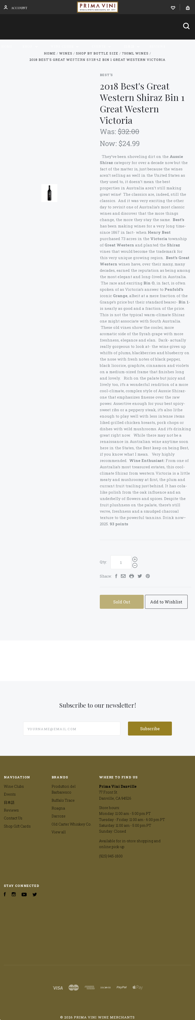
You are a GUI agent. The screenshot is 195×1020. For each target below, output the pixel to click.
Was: (109, 131)
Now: (109, 143)
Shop (28, 46)
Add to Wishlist (166, 601)
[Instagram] (14, 894)
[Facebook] (5, 894)
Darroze (59, 816)
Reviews (158, 46)
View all (59, 832)
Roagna (58, 808)
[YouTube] (24, 894)
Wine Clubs (63, 46)
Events (99, 46)
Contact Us (81, 60)
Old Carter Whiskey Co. (71, 824)
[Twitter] (34, 894)
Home (6, 46)
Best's (106, 75)
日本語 (130, 46)
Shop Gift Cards (17, 826)
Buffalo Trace (63, 800)
